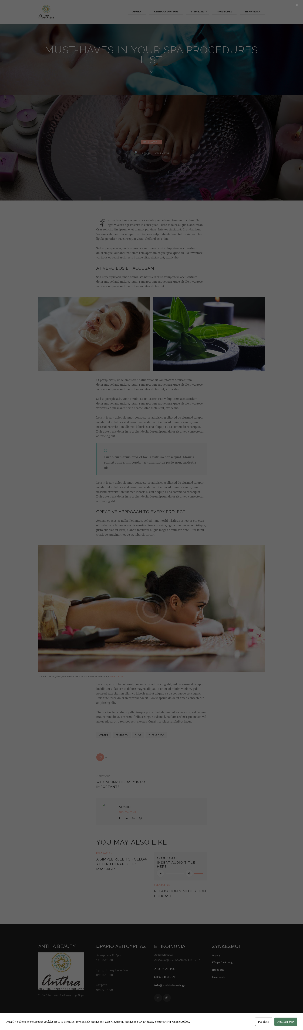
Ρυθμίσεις (263, 1021)
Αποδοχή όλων (285, 1021)
